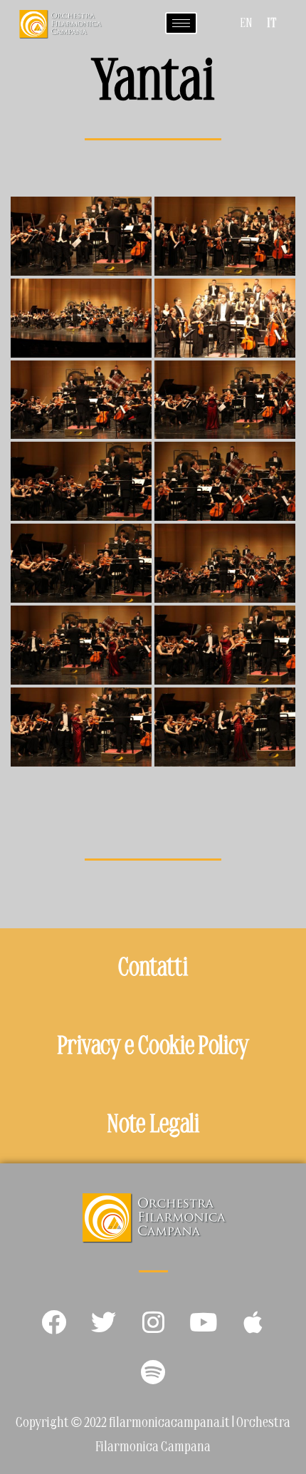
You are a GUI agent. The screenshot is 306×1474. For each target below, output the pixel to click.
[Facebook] (53, 1322)
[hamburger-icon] (181, 23)
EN (246, 24)
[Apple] (253, 1322)
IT (271, 24)
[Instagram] (153, 1322)
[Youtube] (203, 1322)
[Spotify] (153, 1372)
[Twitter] (103, 1322)
